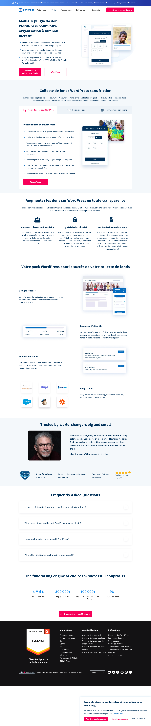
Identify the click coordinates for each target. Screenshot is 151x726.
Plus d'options (138, 718)
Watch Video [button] (35, 182)
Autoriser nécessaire (120, 719)
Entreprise (80, 10)
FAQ (61, 647)
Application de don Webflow (120, 649)
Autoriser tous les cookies (96, 719)
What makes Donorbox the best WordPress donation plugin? (53, 523)
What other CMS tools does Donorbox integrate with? (49, 554)
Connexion (96, 10)
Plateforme (41, 10)
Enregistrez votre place (126, 3)
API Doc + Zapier (115, 655)
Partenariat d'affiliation (69, 658)
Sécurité (63, 655)
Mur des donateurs (28, 356)
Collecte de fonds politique (93, 635)
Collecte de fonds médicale (93, 638)
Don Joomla (113, 652)
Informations (66, 630)
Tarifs (54, 10)
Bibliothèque (65, 661)
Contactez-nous (66, 635)
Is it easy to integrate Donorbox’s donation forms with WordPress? (55, 507)
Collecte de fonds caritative (94, 652)
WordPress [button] (55, 72)
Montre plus (118, 713)
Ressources (66, 10)
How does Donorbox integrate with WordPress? (47, 539)
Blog (61, 641)
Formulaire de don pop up (116, 110)
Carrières (63, 644)
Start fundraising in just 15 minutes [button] (75, 614)
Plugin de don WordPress (118, 635)
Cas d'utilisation (90, 630)
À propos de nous (67, 638)
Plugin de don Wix (115, 644)
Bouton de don (78, 110)
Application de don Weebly (119, 647)
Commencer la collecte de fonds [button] (30, 72)
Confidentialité (66, 652)
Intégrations (114, 630)
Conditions (64, 649)
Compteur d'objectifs (91, 326)
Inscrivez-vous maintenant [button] (120, 10)
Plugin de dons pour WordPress (41, 110)
